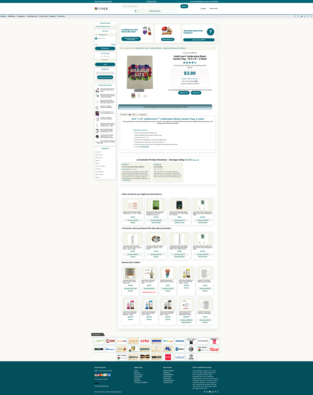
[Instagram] (207, 392)
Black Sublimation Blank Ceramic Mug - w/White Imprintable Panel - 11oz (106, 130)
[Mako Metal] (168, 349)
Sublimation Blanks (156, 48)
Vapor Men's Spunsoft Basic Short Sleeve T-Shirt (148, 282)
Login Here (196, 93)
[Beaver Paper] (98, 341)
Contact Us (98, 168)
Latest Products (99, 174)
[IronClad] (133, 349)
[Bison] (110, 341)
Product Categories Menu (103, 26)
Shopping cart (103, 34)
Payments (137, 380)
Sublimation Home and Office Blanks (175, 48)
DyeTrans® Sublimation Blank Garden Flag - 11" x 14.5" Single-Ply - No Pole (179, 214)
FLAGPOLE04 (144, 146)
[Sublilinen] (133, 357)
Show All (195, 160)
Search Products (168, 370)
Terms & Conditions (100, 166)
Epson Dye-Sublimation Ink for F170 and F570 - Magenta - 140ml (130, 313)
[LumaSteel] (145, 349)
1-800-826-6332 (151, 1)
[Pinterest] (215, 392)
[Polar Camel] (191, 349)
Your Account (138, 374)
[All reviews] (190, 63)
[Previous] (120, 72)
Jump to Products (154, 11)
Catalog (97, 177)
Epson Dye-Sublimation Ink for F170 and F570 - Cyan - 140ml (148, 313)
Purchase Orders (168, 380)
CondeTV (137, 378)
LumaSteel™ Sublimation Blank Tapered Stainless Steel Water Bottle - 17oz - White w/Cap (179, 248)
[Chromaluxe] (122, 341)
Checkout (106, 48)
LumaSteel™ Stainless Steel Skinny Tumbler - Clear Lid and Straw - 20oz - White (107, 125)
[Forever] (203, 341)
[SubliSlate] (156, 357)
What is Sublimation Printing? (103, 1)
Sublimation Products (142, 48)
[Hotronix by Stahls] (110, 349)
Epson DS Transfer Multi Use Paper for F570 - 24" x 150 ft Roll (107, 142)
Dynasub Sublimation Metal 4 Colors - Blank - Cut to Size (130, 282)
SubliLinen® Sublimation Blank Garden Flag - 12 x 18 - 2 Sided (132, 213)
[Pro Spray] (202, 349)
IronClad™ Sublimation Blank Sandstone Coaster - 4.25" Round (154, 248)
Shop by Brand (99, 154)
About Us (97, 163)
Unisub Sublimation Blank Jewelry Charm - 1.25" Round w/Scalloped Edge (107, 136)
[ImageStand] (121, 349)
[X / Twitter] (217, 392)
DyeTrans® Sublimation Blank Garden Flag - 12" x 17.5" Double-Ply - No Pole (155, 214)
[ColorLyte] (133, 341)
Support (53, 16)
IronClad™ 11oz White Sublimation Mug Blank (106, 107)
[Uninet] (168, 357)
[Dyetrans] (156, 341)
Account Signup (99, 171)
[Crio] (145, 341)
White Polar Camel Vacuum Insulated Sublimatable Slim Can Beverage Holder (107, 96)
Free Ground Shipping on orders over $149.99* (204, 1)
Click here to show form (105, 77)
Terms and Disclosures (102, 386)
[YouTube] (210, 392)
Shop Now (98, 152)
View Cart (61, 16)
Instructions (142, 114)
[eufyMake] (191, 341)
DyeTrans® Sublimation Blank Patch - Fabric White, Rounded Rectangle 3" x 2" (107, 101)
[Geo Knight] (99, 349)
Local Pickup (167, 376)
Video (133, 114)
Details (125, 114)
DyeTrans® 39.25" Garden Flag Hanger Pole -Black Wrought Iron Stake (202, 214)
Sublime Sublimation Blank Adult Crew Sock (167, 281)
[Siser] (214, 349)
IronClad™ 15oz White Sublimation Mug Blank (106, 118)
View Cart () (213, 8)
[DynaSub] (168, 341)
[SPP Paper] (122, 357)
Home (4, 16)
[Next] (157, 72)
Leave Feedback (168, 374)
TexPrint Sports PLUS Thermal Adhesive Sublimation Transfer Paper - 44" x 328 (185, 313)
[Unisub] (179, 357)
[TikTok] (212, 392)
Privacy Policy (167, 382)
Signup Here (184, 93)
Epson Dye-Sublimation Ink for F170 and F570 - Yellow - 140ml (186, 282)
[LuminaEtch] (156, 349)
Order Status (138, 376)
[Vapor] (191, 357)
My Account (167, 378)
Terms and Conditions (141, 382)
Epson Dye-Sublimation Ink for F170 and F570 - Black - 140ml (107, 90)
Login (105, 64)
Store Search (98, 157)
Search (184, 6)
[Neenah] (179, 349)
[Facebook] (204, 392)
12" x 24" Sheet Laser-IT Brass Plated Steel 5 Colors (107, 112)
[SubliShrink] (145, 357)
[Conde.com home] (102, 8)
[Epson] (179, 341)
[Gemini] (214, 341)
